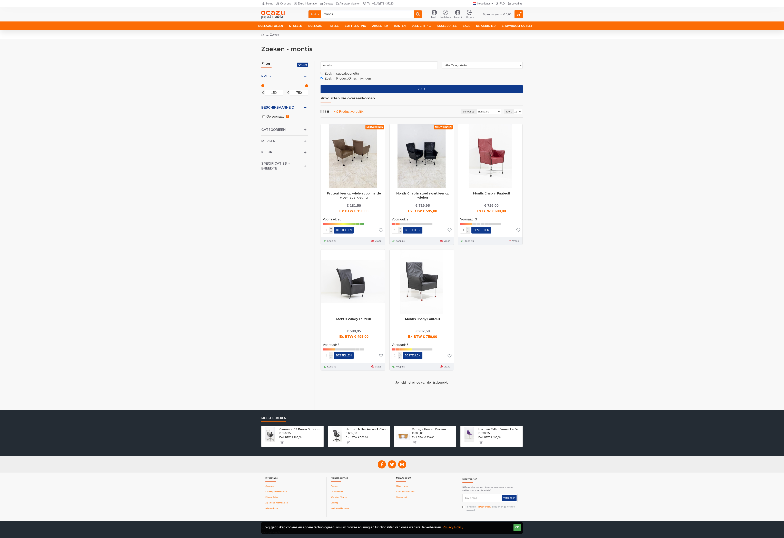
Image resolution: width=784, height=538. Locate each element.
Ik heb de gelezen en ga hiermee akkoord (491, 508)
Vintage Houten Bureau (429, 429)
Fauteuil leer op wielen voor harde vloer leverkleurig (354, 195)
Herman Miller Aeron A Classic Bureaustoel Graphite (367, 429)
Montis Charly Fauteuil (422, 319)
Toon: (509, 111)
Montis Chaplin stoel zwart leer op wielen (422, 195)
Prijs (266, 76)
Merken (268, 141)
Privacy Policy (453, 527)
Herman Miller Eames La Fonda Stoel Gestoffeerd (499, 429)
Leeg (304, 64)
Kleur (266, 152)
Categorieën (273, 130)
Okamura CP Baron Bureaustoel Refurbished (300, 429)
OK (517, 527)
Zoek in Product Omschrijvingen (348, 78)
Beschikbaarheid (277, 107)
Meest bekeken (273, 418)
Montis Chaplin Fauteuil (491, 193)
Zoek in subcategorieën (342, 73)
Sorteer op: (469, 111)
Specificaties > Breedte (275, 166)
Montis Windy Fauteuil (354, 319)
